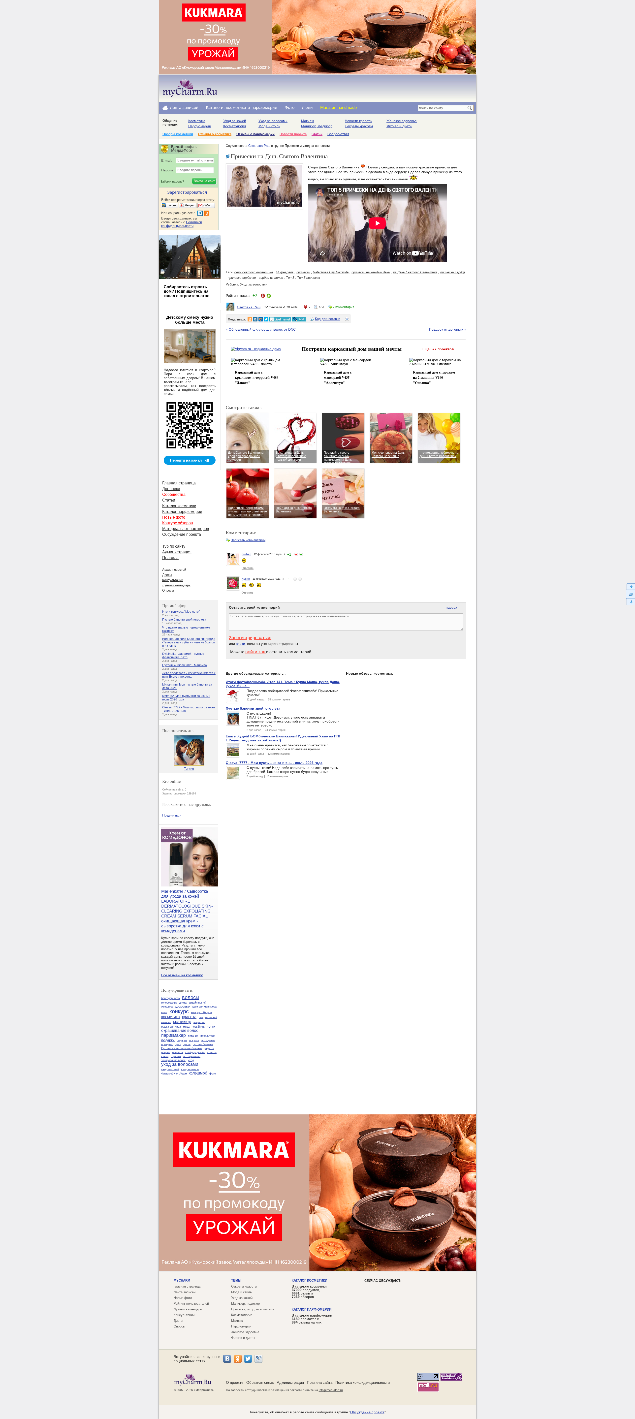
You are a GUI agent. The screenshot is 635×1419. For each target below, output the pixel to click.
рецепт (165, 1052)
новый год (198, 1026)
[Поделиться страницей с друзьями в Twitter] (266, 319)
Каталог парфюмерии (182, 511)
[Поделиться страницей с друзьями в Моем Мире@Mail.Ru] (260, 319)
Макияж (307, 121)
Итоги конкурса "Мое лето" (181, 611)
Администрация (176, 552)
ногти (211, 1026)
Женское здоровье (401, 121)
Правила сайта (319, 1382)
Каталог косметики (179, 506)
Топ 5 (290, 278)
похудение (208, 1040)
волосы (190, 997)
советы (212, 1052)
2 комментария (343, 307)
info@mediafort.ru (331, 1390)
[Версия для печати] (347, 320)
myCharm (182, 1280)
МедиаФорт (203, 1390)
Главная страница (179, 483)
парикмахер (173, 1035)
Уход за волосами (272, 121)
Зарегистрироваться (250, 637)
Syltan (246, 579)
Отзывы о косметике (214, 134)
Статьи (317, 134)
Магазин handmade (338, 107)
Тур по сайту (173, 546)
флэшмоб (198, 1073)
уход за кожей (170, 1069)
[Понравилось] (301, 554)
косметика (170, 1017)
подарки (168, 1040)
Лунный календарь (176, 585)
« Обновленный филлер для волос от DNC (261, 329)
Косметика (196, 121)
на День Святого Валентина (415, 272)
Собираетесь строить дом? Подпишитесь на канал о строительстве (186, 291)
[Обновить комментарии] (630, 594)
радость (209, 1048)
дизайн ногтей (197, 1002)
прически (303, 272)
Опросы (168, 590)
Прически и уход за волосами (307, 146)
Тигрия (189, 769)
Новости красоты (358, 121)
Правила (170, 558)
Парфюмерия (199, 126)
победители (207, 1035)
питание (193, 1035)
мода (186, 1026)
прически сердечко (242, 278)
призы (186, 1044)
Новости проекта (293, 134)
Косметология (234, 126)
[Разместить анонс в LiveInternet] (280, 319)
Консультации (172, 580)
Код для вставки (327, 319)
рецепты (177, 1052)
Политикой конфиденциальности (181, 224)
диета (183, 1002)
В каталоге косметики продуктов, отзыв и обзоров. (309, 1291)
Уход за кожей (234, 121)
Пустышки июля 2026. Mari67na (184, 665)
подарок (182, 1040)
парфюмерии (264, 107)
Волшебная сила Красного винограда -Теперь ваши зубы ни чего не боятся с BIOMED (188, 642)
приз (178, 1044)
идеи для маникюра (204, 1006)
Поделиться (172, 815)
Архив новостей (174, 569)
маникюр (182, 1021)
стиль (164, 1056)
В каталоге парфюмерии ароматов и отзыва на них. (312, 1318)
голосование (169, 1002)
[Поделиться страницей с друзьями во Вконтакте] (255, 319)
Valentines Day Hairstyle (331, 272)
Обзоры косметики (177, 134)
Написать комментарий (248, 540)
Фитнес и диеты (399, 126)
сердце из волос (271, 278)
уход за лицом (190, 1069)
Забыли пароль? (172, 181)
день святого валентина (253, 272)
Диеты (167, 575)
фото (212, 1073)
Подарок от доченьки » (447, 329)
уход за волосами (179, 1064)
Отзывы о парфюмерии (255, 134)
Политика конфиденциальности (362, 1382)
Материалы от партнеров (185, 529)
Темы (236, 1280)
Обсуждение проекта (181, 534)
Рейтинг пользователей (191, 1303)
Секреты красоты (359, 126)
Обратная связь (260, 1382)
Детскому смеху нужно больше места (189, 320)
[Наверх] (630, 586)
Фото (289, 107)
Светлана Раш (259, 146)
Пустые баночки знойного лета (184, 619)
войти (240, 644)
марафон (199, 1022)
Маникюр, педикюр (316, 126)
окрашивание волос (179, 1030)
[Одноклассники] (238, 1359)
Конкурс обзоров (177, 523)
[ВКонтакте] (227, 1359)
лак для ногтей (208, 1017)
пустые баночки (203, 1044)
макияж (166, 1022)
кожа (164, 1012)
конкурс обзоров (201, 1012)
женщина (167, 1006)
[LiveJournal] (258, 1359)
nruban (246, 554)
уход (191, 1060)
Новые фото (173, 517)
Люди (307, 107)
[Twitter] (248, 1359)
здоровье (182, 1006)
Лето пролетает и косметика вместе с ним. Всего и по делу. (189, 674)
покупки (194, 1040)
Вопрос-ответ (338, 134)
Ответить (248, 568)
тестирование (191, 1056)
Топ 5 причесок (308, 278)
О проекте (234, 1382)
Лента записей (184, 107)
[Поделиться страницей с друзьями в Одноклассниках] (250, 319)
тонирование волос (173, 1060)
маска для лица (171, 1026)
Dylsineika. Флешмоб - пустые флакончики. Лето (183, 655)
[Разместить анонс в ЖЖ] (299, 319)
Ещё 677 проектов (438, 349)
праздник (167, 1044)
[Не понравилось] (296, 554)
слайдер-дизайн (195, 1052)
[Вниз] (630, 602)
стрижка (176, 1056)
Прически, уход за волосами (252, 1309)
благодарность (170, 998)
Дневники (171, 489)
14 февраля (284, 272)
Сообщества (174, 494)
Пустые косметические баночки (181, 1048)
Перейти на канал (186, 460)
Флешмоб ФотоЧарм (174, 1073)
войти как (255, 651)
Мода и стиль (269, 126)
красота (189, 1017)
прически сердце (452, 272)
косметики (236, 107)
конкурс (179, 1011)
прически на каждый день (370, 272)
